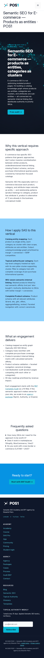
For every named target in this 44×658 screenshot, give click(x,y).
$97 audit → (15, 118)
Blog (5, 589)
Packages (7, 564)
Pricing (6, 546)
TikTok (22, 517)
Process (6, 571)
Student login (9, 550)
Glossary (7, 600)
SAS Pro (6, 535)
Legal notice (25, 643)
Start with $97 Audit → (22, 482)
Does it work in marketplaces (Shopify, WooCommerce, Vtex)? (19, 441)
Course (6, 532)
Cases (6, 568)
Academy (7, 528)
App (5, 539)
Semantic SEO (9, 593)
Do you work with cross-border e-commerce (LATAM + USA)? (20, 447)
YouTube (16, 517)
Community (8, 543)
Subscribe (11, 630)
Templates (7, 604)
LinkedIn (6, 517)
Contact (6, 578)
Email (5, 620)
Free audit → (16, 112)
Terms (22, 645)
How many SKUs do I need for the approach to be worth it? (20, 436)
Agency (6, 561)
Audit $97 (7, 575)
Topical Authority (10, 597)
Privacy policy (35, 643)
